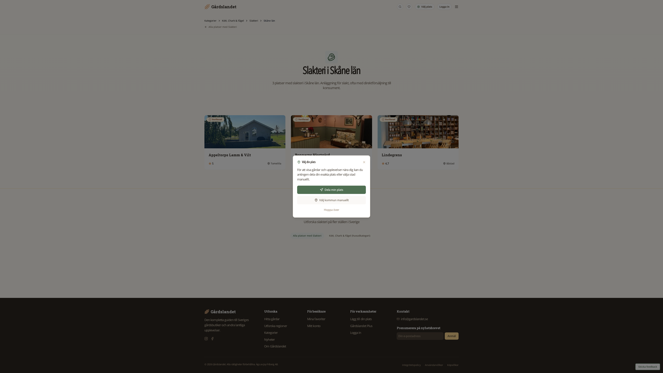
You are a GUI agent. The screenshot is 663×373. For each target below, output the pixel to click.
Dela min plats (334, 190)
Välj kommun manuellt (334, 200)
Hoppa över (331, 210)
